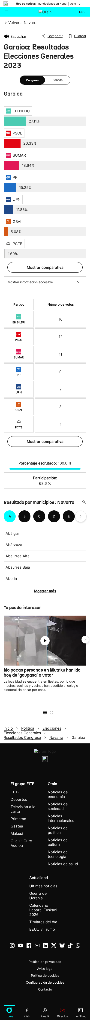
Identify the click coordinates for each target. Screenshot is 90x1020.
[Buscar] (84, 502)
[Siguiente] (80, 3)
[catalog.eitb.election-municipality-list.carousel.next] (81, 516)
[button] (85, 639)
